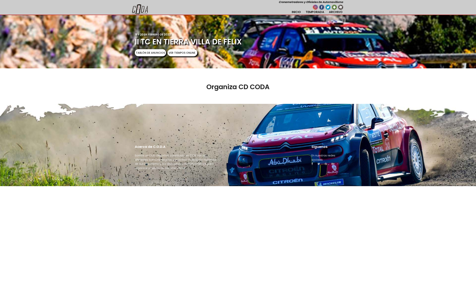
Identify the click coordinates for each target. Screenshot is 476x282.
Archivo (335, 12)
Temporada (315, 12)
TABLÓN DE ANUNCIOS (150, 53)
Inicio (296, 12)
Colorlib (153, 180)
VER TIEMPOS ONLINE (182, 53)
